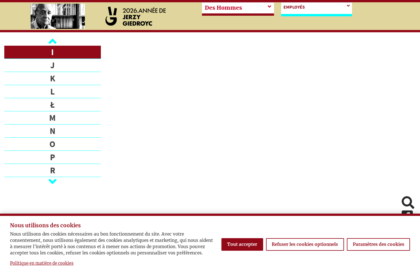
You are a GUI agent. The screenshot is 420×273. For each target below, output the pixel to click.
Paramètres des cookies (378, 244)
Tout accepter (242, 244)
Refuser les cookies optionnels (305, 244)
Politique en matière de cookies (41, 263)
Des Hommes (223, 7)
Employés (294, 7)
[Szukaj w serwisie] (408, 203)
